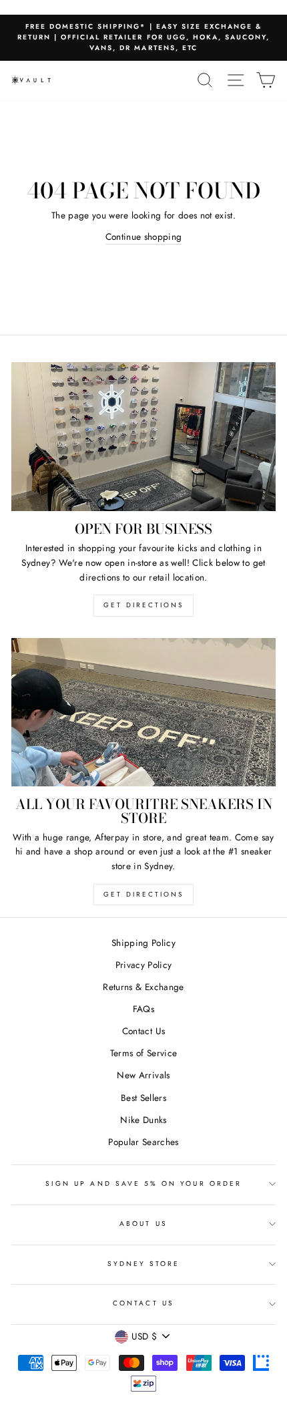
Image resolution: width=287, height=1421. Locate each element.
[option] (143, 37)
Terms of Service (143, 1053)
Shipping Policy (143, 942)
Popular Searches (143, 1141)
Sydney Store (143, 1264)
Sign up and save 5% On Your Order (143, 1183)
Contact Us (143, 1031)
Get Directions (143, 605)
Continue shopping (143, 236)
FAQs (143, 1008)
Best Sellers (143, 1097)
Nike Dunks (143, 1119)
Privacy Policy (143, 964)
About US (143, 1224)
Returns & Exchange (143, 986)
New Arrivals (143, 1075)
